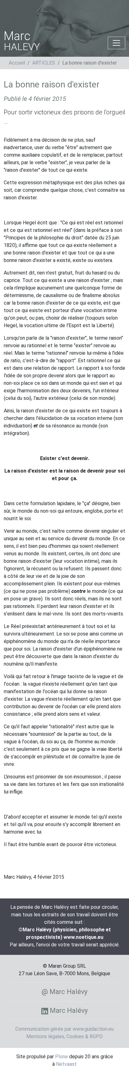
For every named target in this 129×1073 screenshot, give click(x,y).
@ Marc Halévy (64, 992)
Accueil (17, 63)
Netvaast (66, 1064)
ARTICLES (43, 63)
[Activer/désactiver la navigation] (116, 43)
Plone (61, 1057)
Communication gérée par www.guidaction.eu (64, 1029)
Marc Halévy (68, 1010)
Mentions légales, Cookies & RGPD (64, 1036)
